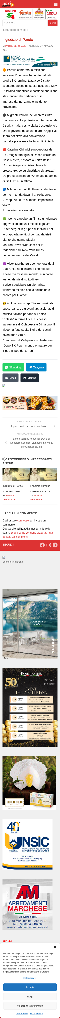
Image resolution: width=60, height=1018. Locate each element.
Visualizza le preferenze (30, 1005)
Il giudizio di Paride (15, 30)
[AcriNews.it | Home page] (10, 4)
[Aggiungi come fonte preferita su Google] (20, 387)
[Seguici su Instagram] (48, 545)
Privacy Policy (36, 1013)
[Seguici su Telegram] (55, 545)
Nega (30, 996)
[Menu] (56, 4)
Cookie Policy (22, 1013)
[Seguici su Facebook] (42, 545)
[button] (55, 947)
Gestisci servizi (29, 978)
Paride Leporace (15, 46)
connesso (23, 520)
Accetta (30, 987)
